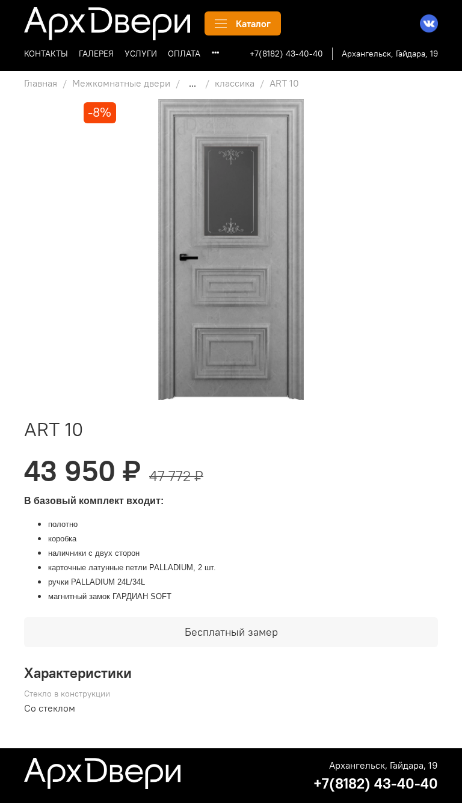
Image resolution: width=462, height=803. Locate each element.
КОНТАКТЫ (46, 53)
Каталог (253, 23)
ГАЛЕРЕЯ (96, 53)
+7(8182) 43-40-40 (286, 53)
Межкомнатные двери (121, 83)
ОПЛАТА (184, 53)
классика (234, 83)
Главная (40, 83)
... (192, 83)
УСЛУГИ (141, 53)
